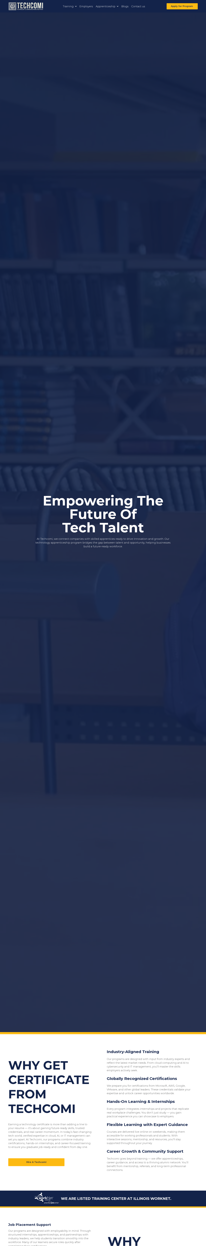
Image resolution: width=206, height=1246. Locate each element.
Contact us (138, 6)
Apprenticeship (105, 6)
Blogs (125, 6)
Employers (86, 6)
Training (68, 6)
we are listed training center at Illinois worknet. (116, 1198)
